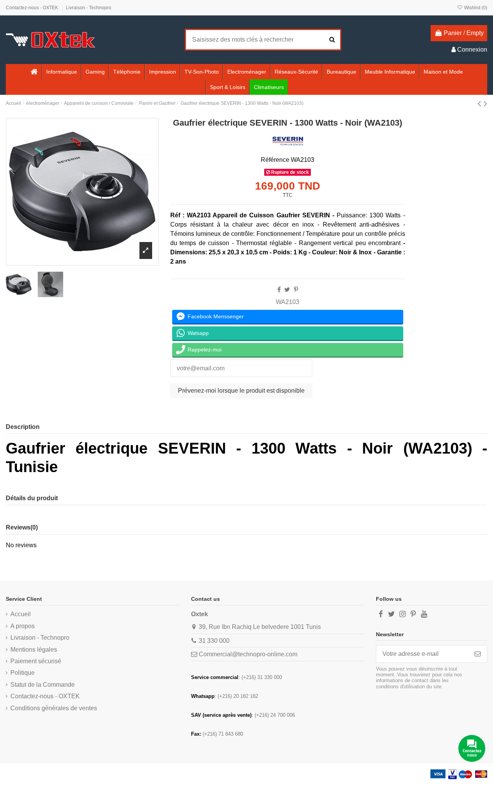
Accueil (20, 614)
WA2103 (287, 302)
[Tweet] (287, 289)
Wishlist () (475, 7)
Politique (22, 672)
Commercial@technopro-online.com (248, 654)
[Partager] (279, 289)
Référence (275, 159)
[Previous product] (481, 103)
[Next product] (485, 103)
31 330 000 (214, 640)
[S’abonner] (477, 653)
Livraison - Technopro (88, 7)
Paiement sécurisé (35, 661)
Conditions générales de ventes (53, 708)
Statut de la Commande (42, 684)
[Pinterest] (296, 289)
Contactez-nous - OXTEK (32, 7)
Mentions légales (33, 649)
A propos (22, 626)
